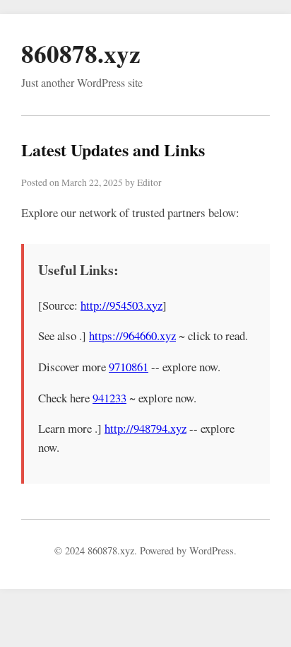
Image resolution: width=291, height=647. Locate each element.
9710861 (128, 367)
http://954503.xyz (121, 305)
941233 (109, 398)
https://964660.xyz (132, 335)
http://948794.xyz (145, 428)
